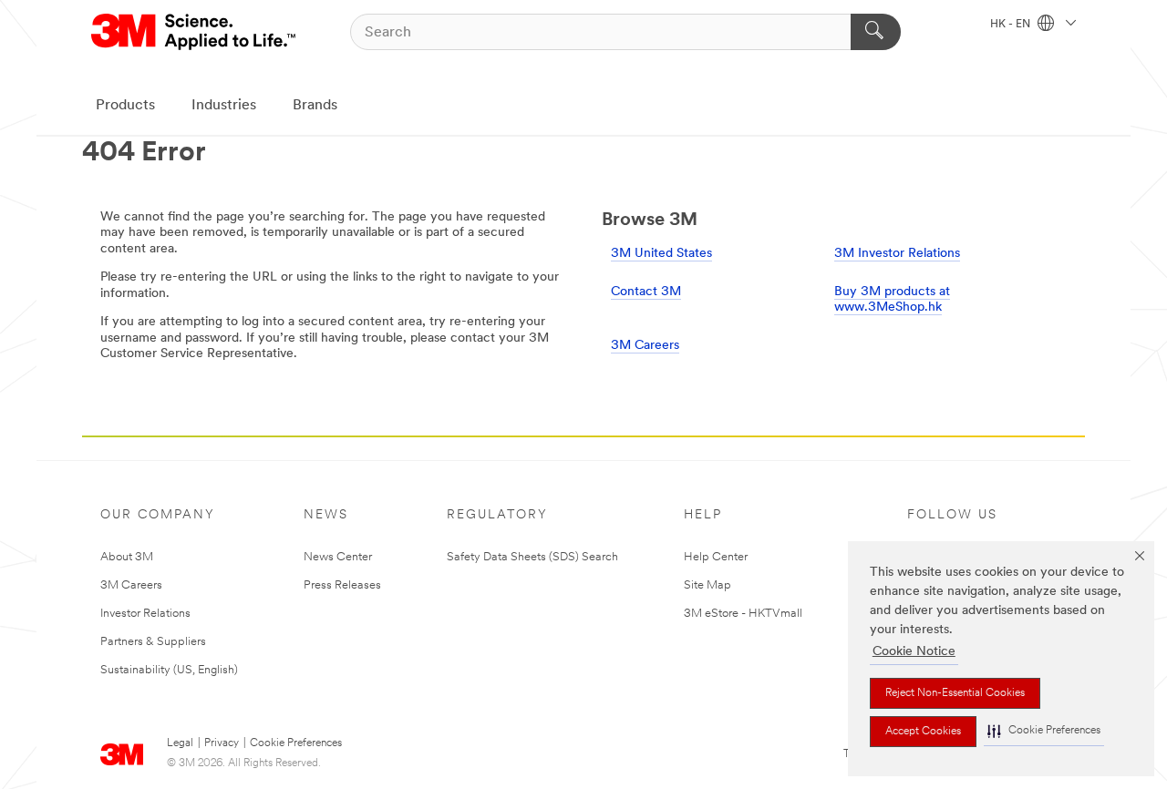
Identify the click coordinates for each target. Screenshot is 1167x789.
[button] (1044, 731)
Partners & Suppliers (153, 642)
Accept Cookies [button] (923, 731)
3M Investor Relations (897, 254)
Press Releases (342, 585)
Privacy (221, 743)
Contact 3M (646, 292)
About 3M (126, 557)
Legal (180, 743)
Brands (315, 105)
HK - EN (1011, 24)
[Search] (876, 32)
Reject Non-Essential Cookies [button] (955, 693)
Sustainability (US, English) (169, 670)
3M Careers (645, 346)
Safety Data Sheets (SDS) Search (532, 557)
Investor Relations (145, 614)
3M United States (661, 254)
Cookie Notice (914, 652)
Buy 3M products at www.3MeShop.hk (892, 300)
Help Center (716, 557)
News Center (338, 557)
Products (125, 105)
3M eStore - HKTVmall (743, 614)
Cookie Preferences (296, 743)
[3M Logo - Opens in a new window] (194, 32)
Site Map (707, 585)
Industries (223, 105)
